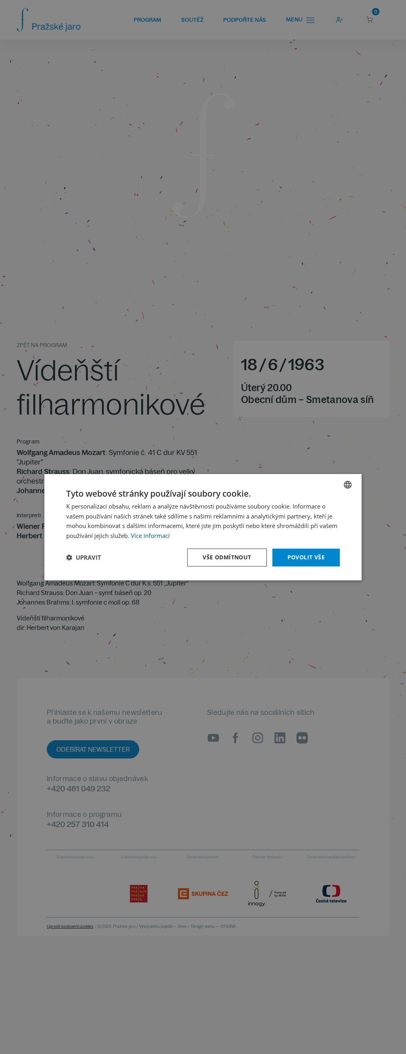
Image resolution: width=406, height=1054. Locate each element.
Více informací (150, 535)
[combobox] (348, 484)
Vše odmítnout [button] (227, 557)
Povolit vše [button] (306, 557)
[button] (83, 557)
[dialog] (203, 527)
